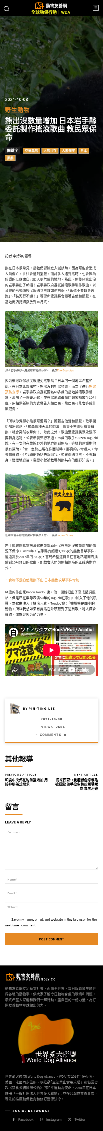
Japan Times (65, 535)
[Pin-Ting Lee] (16, 708)
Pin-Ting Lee (41, 708)
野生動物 (17, 110)
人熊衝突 (68, 151)
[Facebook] (13, 1119)
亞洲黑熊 (31, 151)
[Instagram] (41, 1119)
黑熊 (10, 158)
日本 (83, 151)
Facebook (26, 1119)
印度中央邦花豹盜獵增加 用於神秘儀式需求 (26, 782)
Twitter (80, 1119)
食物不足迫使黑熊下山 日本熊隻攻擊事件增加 (43, 580)
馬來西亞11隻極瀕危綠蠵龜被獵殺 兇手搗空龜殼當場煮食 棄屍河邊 (78, 784)
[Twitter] (69, 1119)
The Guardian (65, 370)
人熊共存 (50, 151)
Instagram (54, 1119)
